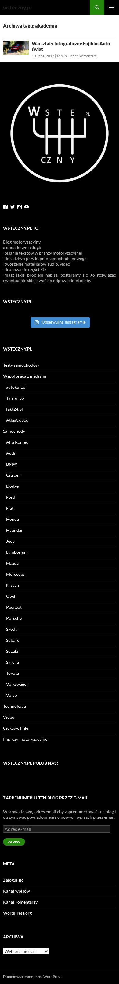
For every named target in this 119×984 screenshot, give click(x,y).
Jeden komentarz (83, 55)
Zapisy (14, 842)
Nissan (12, 585)
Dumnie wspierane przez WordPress (32, 976)
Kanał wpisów (16, 891)
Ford (10, 497)
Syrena (12, 662)
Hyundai (14, 530)
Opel (10, 596)
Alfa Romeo (17, 442)
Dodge (12, 486)
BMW (11, 464)
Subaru (13, 640)
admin (62, 55)
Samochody (14, 431)
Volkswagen (17, 684)
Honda (12, 519)
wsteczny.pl (17, 7)
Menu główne (111, 7)
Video (8, 717)
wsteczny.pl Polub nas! (30, 763)
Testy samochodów (21, 365)
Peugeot (14, 607)
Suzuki (12, 651)
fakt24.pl (14, 409)
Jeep (10, 541)
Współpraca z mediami (24, 376)
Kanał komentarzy (20, 902)
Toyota (12, 673)
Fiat (9, 508)
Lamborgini (17, 552)
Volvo (11, 695)
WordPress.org (17, 913)
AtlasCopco (17, 420)
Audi (10, 453)
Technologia (14, 706)
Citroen (13, 475)
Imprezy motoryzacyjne (25, 739)
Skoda (11, 629)
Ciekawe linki (15, 728)
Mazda (12, 563)
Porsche (14, 618)
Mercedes (15, 574)
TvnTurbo (15, 398)
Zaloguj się (13, 880)
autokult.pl (16, 387)
